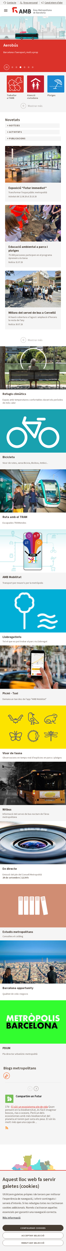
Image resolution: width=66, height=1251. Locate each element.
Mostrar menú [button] (5, 7)
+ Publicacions (16, 138)
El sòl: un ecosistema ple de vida (29, 1106)
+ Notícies (13, 125)
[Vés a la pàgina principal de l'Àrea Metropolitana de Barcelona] (31, 11)
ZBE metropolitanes (20, 45)
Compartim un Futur (29, 1096)
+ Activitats (14, 132)
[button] (9, 2)
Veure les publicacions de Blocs (6, 1075)
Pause (6, 67)
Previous (30, 1089)
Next (36, 1089)
